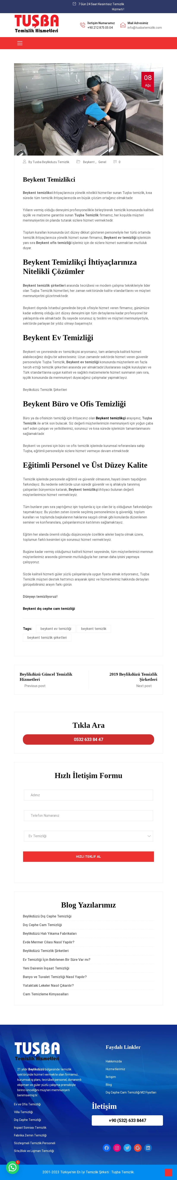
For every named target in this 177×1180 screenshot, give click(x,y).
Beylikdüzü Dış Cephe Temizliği (47, 916)
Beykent (89, 162)
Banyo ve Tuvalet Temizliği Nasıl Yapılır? (55, 977)
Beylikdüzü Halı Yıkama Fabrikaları (50, 933)
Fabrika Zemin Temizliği (30, 1135)
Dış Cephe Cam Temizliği (42, 925)
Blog (109, 1084)
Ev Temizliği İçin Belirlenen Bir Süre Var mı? (56, 960)
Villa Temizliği (23, 1112)
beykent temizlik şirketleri (47, 638)
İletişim (111, 1077)
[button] (12, 1167)
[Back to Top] (168, 1172)
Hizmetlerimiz (115, 1069)
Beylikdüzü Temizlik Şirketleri (46, 951)
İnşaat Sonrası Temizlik (30, 1127)
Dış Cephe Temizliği (27, 1120)
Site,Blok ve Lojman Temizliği (34, 1151)
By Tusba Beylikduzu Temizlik (48, 162)
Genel (102, 162)
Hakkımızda (114, 1061)
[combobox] (88, 836)
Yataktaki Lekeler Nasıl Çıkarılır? (48, 985)
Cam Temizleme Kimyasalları (46, 994)
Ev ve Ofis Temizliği (27, 1104)
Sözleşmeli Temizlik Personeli (34, 1143)
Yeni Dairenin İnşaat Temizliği (46, 968)
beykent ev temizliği (56, 629)
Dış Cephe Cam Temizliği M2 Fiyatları (131, 1092)
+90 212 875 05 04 (100, 27)
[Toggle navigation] (20, 43)
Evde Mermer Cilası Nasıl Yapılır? (48, 942)
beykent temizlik (93, 629)
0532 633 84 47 (88, 739)
